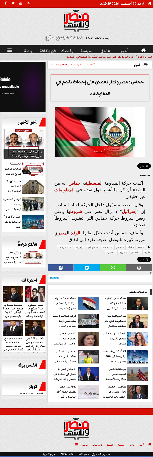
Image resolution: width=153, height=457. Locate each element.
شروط (76, 211)
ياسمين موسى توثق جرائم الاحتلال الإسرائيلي (65, 338)
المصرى (134, 252)
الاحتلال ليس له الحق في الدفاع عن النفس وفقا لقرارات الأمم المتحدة (64, 374)
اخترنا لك (29, 280)
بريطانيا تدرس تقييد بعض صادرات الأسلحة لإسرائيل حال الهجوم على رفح (127, 374)
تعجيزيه (110, 252)
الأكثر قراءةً (27, 244)
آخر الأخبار (27, 122)
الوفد (75, 232)
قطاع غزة (92, 247)
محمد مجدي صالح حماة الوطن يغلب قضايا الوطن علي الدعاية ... (13, 345)
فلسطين (93, 183)
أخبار (137, 65)
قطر (130, 247)
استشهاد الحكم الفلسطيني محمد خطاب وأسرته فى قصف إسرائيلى (65, 356)
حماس (74, 183)
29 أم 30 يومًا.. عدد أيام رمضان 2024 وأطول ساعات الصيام (114, 356)
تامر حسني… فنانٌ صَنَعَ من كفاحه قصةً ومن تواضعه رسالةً (34, 310)
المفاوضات (64, 189)
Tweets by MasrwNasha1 (33, 393)
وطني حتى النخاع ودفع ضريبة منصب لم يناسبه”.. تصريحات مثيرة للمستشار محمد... (24, 257)
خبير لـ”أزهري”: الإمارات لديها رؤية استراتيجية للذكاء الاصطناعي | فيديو (110, 56)
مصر (62, 232)
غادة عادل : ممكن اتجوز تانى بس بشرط (114, 338)
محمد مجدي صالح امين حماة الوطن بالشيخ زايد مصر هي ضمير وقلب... (13, 312)
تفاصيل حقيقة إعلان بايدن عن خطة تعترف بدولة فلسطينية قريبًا (114, 391)
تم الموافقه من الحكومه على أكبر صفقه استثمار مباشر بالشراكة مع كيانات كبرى (126, 321)
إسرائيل (129, 211)
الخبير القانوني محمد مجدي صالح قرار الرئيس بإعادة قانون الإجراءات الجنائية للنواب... (35, 347)
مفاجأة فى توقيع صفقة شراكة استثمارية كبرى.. (115, 303)
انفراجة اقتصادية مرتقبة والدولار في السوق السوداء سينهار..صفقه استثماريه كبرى (77, 303)
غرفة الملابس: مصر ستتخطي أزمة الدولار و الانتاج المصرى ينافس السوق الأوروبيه (76, 321)
